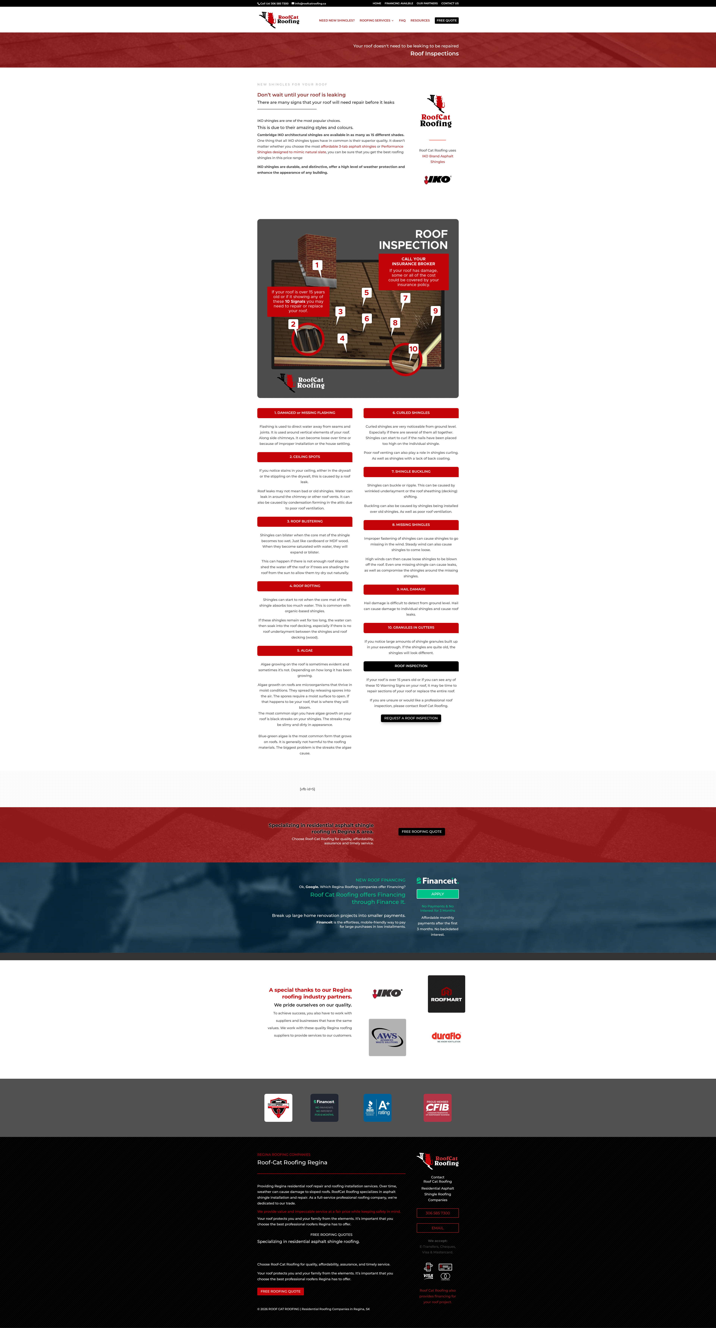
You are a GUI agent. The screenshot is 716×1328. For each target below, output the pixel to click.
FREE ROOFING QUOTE (422, 832)
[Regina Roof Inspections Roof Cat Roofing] (358, 397)
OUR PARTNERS (427, 3)
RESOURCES (420, 20)
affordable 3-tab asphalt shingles (348, 146)
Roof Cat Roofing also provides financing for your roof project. (437, 1296)
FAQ (402, 20)
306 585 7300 (438, 1213)
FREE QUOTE (447, 20)
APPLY (437, 894)
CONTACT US (450, 3)
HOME (377, 3)
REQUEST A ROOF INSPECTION (411, 718)
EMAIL (438, 1228)
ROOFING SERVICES (375, 20)
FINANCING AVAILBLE (399, 3)
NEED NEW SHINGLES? (337, 20)
